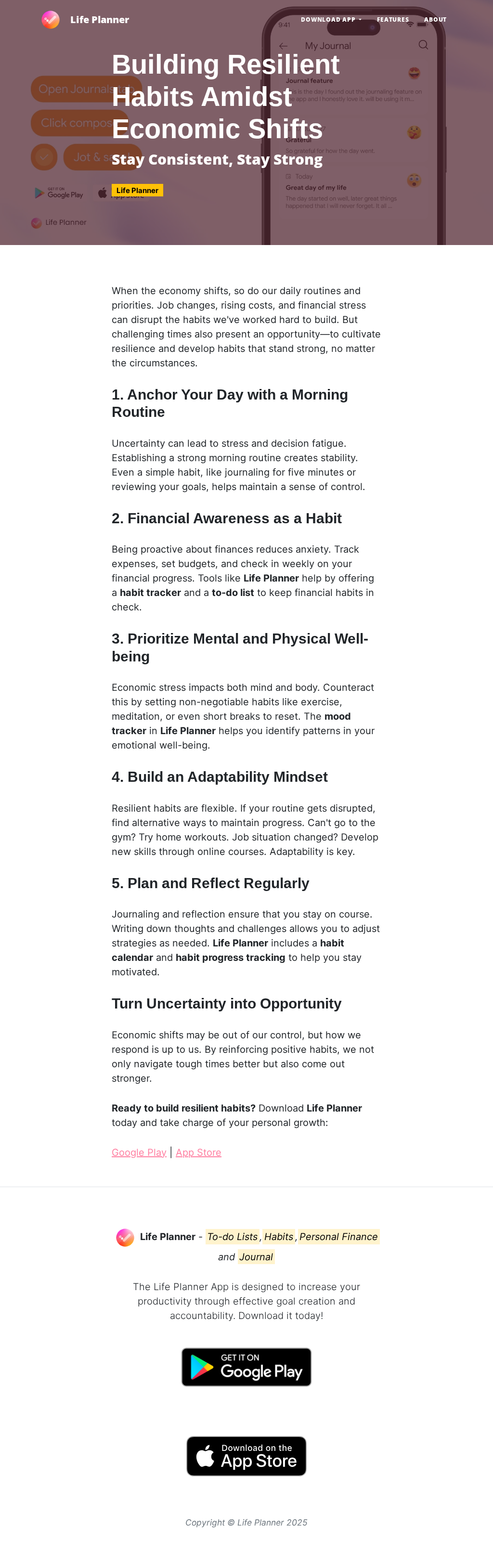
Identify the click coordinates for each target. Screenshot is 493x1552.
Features (393, 19)
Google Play (139, 1152)
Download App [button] (329, 19)
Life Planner (99, 19)
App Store (198, 1152)
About (435, 19)
